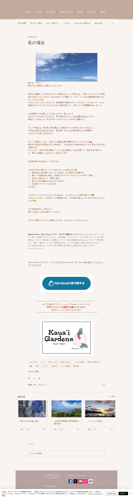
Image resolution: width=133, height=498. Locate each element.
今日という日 (52, 362)
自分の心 (54, 366)
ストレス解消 (65, 366)
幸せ (37, 366)
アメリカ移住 (80, 362)
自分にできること (66, 362)
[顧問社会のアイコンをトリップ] (91, 481)
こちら (57, 475)
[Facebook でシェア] (29, 378)
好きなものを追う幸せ (29, 421)
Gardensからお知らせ (82, 23)
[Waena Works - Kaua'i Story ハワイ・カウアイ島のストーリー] (81, 481)
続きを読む (98, 23)
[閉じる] (130, 493)
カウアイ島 (33, 362)
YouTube (66, 23)
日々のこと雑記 (36, 23)
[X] (75, 481)
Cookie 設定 (112, 493)
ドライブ (45, 366)
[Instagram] (86, 481)
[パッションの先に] (100, 408)
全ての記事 (22, 23)
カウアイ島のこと (52, 23)
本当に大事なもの (93, 362)
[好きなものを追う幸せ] (33, 408)
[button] (113, 23)
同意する (123, 493)
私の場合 (76, 366)
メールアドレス (53, 477)
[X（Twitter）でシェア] (34, 378)
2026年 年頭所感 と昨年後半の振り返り (66, 422)
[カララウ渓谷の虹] (67, 408)
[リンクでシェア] (39, 378)
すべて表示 (111, 396)
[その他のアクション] (103, 37)
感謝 (30, 366)
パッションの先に (95, 421)
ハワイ (42, 362)
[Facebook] (70, 481)
